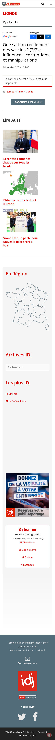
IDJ (4, 22)
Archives (31, 732)
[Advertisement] (27, 438)
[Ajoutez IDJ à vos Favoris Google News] (10, 36)
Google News (28, 549)
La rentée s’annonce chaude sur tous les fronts (16, 162)
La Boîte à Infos (17, 401)
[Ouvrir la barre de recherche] (43, 3)
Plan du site (43, 732)
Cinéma (12, 393)
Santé (12, 22)
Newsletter (28, 542)
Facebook (28, 564)
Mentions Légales (27, 735)
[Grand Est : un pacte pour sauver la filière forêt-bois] (20, 220)
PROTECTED (31, 698)
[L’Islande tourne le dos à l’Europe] (20, 183)
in (48, 36)
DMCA (22, 698)
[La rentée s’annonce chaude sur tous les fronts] (20, 141)
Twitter (28, 557)
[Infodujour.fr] (11, 3)
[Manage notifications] (49, 735)
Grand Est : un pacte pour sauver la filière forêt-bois (20, 241)
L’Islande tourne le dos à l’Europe (19, 202)
